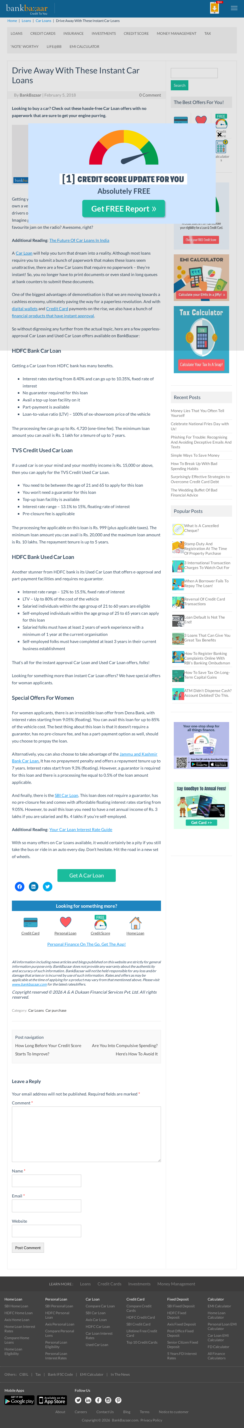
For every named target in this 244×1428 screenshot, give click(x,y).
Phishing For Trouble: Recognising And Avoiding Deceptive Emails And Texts (201, 442)
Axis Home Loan (16, 1319)
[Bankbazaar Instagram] (108, 1400)
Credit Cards (109, 1283)
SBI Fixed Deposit (181, 1306)
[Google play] (19, 1404)
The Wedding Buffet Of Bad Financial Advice (194, 492)
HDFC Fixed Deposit (176, 1315)
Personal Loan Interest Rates (56, 1355)
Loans (85, 1283)
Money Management (176, 1283)
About (60, 1412)
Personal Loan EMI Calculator (222, 1326)
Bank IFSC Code (60, 1374)
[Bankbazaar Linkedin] (88, 1400)
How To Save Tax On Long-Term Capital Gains (207, 675)
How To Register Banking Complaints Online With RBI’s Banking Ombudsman (207, 658)
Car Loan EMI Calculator (218, 1337)
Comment (22, 1102)
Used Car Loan (97, 1344)
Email (18, 1195)
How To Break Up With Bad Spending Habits (194, 466)
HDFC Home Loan (18, 1313)
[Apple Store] (51, 1404)
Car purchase (56, 1010)
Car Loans (36, 1010)
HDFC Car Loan (98, 1326)
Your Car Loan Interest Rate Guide (80, 829)
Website (19, 1221)
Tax (38, 1374)
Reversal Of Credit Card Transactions (204, 601)
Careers (81, 1412)
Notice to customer (174, 1412)
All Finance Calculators (217, 1355)
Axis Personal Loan (59, 1324)
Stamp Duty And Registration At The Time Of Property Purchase (205, 548)
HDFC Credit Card (140, 1317)
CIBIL (23, 1374)
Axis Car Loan (96, 1319)
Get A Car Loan (86, 875)
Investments (139, 1283)
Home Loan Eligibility (13, 1351)
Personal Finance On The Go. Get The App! (86, 944)
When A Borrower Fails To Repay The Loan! (206, 583)
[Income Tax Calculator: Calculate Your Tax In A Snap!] (201, 374)
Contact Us (105, 1412)
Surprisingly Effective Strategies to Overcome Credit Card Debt (200, 479)
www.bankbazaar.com (29, 984)
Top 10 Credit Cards (141, 1342)
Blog (126, 1412)
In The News (120, 1374)
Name (19, 1170)
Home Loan (135, 933)
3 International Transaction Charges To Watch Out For (207, 565)
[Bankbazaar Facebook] (98, 1400)
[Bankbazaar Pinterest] (118, 1400)
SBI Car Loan (66, 795)
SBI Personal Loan (59, 1306)
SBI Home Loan (16, 1306)
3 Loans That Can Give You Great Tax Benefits (207, 637)
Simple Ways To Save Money (195, 455)
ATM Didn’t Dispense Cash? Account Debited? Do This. (208, 693)
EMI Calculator (219, 1306)
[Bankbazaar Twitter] (78, 1400)
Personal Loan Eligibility (56, 1344)
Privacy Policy (151, 1420)
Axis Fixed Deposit (181, 1324)
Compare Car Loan (100, 1306)
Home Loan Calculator (217, 1315)
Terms (144, 1412)
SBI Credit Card (138, 1324)
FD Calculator (218, 1347)
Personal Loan (65, 933)
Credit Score (100, 933)
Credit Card (30, 933)
